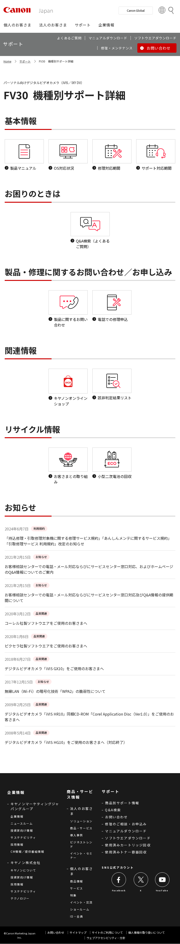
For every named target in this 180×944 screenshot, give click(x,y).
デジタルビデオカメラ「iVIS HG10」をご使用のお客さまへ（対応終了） (66, 742)
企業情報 (17, 816)
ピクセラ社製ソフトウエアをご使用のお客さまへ (46, 646)
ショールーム (79, 909)
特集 (73, 895)
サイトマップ (78, 932)
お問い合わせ (116, 817)
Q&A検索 (113, 810)
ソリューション (81, 821)
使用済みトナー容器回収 (126, 852)
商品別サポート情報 (122, 803)
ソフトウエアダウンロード (127, 838)
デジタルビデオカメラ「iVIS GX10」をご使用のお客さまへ (54, 668)
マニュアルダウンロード (126, 831)
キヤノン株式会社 (26, 862)
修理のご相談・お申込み (126, 824)
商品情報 (76, 881)
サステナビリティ (23, 837)
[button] (17, 25)
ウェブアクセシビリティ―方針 (105, 938)
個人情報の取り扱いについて (146, 932)
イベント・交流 (81, 902)
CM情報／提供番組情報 (27, 851)
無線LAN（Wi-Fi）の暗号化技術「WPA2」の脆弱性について (55, 691)
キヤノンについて (23, 870)
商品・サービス (81, 828)
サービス (76, 888)
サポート (25, 61)
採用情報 (17, 844)
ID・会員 (76, 916)
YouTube (162, 890)
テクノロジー (20, 898)
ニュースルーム (22, 823)
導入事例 (76, 835)
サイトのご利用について (107, 932)
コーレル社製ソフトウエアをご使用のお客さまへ (46, 623)
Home (7, 61)
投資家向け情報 (22, 830)
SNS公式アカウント (118, 867)
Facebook (119, 890)
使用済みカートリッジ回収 (127, 845)
